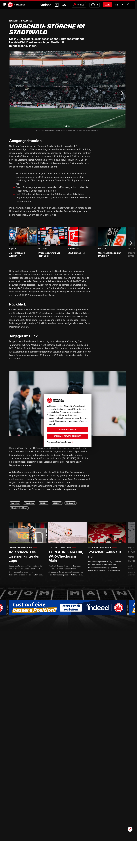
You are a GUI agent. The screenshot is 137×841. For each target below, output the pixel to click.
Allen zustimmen (67, 430)
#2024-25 (43, 503)
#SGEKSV (57, 503)
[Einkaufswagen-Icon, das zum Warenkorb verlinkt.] (122, 5)
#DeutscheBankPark (19, 508)
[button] (128, 4)
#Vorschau (15, 503)
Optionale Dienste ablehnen (67, 436)
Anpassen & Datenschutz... (59, 442)
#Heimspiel (70, 503)
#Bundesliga (29, 503)
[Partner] (7, 614)
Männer (20, 4)
